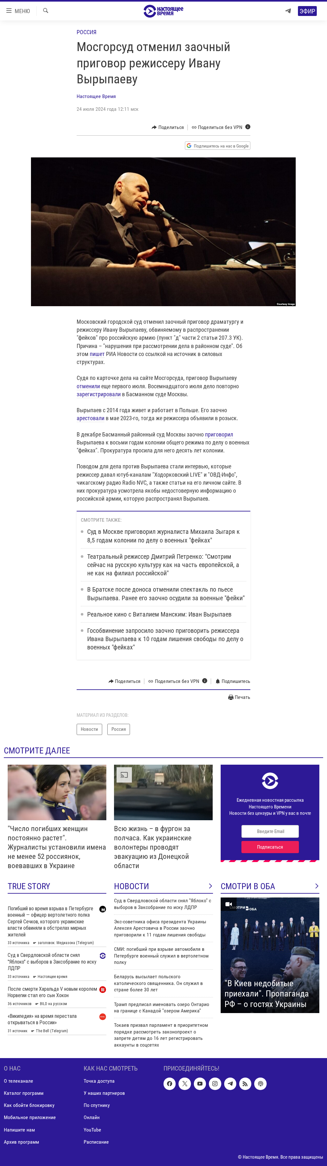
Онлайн (92, 1117)
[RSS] (245, 1084)
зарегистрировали (99, 394)
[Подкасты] (260, 1084)
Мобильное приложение (30, 1117)
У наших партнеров (104, 1093)
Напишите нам (19, 1129)
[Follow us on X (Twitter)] (185, 1084)
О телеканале (18, 1081)
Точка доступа (99, 1081)
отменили (88, 386)
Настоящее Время (96, 96)
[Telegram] (288, 11)
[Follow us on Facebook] (170, 1084)
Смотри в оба (248, 886)
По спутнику (97, 1105)
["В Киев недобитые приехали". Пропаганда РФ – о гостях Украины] (270, 955)
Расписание (96, 1142)
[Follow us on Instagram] (215, 1084)
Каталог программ (23, 1093)
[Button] (168, 127)
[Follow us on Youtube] (200, 1084)
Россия (86, 32)
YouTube (92, 1129)
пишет (97, 354)
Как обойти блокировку (29, 1105)
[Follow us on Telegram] (230, 1084)
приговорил (219, 434)
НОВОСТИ (131, 886)
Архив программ (21, 1142)
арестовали (90, 418)
